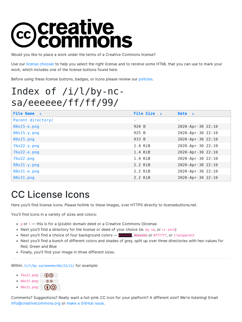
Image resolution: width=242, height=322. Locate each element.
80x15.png (24, 139)
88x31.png (24, 177)
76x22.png (24, 158)
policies (145, 79)
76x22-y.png (26, 146)
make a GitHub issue (85, 303)
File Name (24, 113)
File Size (144, 113)
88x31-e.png (26, 171)
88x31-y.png (26, 165)
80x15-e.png (26, 126)
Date (182, 113)
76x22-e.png (26, 152)
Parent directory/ (33, 120)
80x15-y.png (26, 133)
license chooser (40, 64)
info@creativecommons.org (35, 303)
